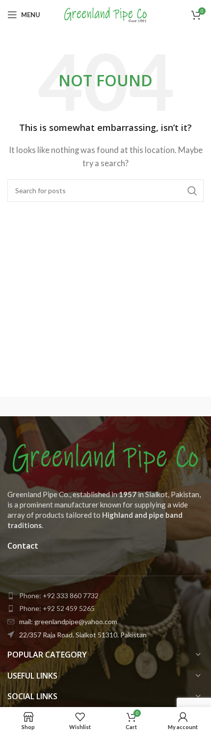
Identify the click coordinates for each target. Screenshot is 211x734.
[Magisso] (155, 406)
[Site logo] (106, 13)
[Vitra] (56, 406)
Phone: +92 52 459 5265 (57, 608)
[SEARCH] (192, 190)
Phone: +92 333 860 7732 (59, 595)
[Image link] (105, 456)
